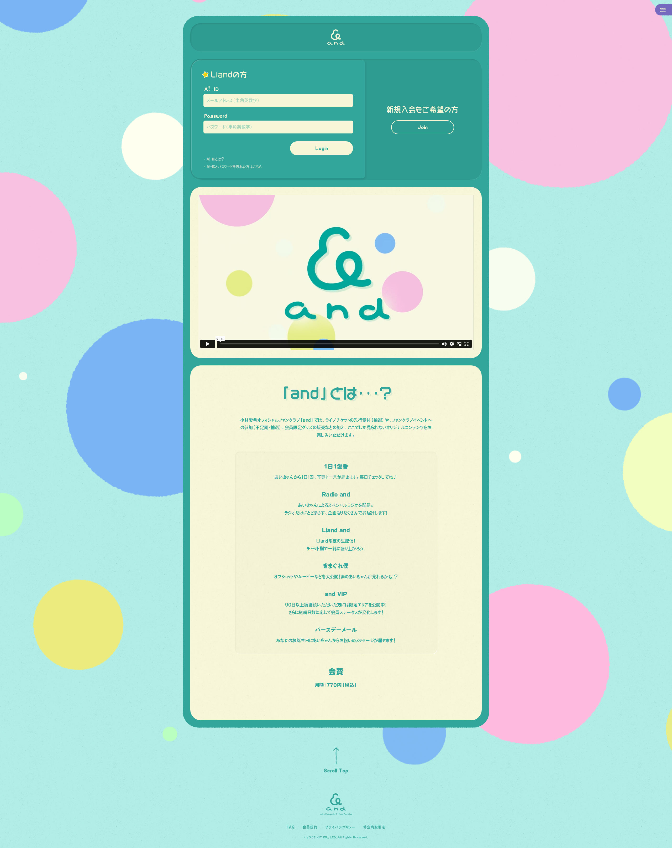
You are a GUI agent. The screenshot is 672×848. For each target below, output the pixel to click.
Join (423, 127)
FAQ (291, 827)
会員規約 (310, 827)
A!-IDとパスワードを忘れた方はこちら (234, 166)
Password (215, 116)
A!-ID (211, 89)
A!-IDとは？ (215, 159)
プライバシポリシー (340, 827)
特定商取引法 (374, 827)
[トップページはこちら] (336, 37)
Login (321, 148)
